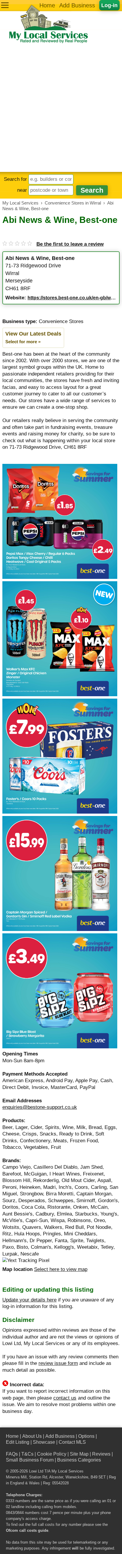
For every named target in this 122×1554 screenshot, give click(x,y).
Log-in (109, 5)
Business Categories (79, 1459)
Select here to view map (60, 1269)
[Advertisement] (61, 108)
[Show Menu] (5, 5)
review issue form (58, 1363)
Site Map (79, 1453)
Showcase (44, 1442)
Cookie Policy (51, 1453)
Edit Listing (17, 1442)
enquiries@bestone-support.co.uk (39, 1107)
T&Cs (27, 1453)
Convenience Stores (61, 321)
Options (86, 1436)
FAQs (12, 1453)
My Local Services (68, 1471)
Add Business (77, 5)
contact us (64, 1398)
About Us (32, 1436)
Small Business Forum (30, 1459)
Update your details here (29, 1300)
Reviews (101, 1453)
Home (47, 5)
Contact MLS (72, 1442)
